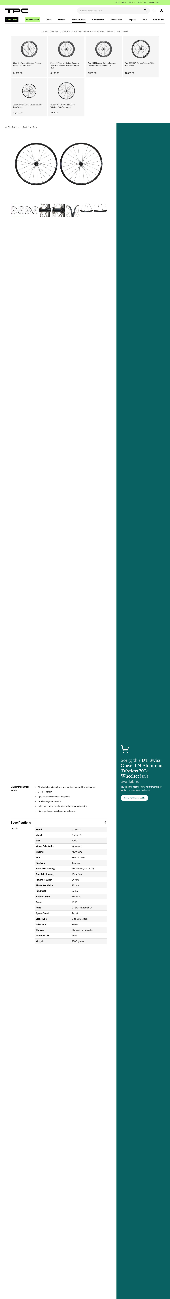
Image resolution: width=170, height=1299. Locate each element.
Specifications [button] (21, 822)
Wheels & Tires (79, 19)
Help (131, 2)
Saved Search (32, 19)
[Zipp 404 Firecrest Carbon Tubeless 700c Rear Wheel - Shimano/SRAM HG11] (66, 49)
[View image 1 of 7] (17, 210)
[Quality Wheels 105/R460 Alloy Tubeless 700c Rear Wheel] (66, 90)
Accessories (116, 19)
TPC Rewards (120, 2)
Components (98, 19)
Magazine (142, 2)
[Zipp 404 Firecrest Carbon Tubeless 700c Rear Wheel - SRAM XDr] (104, 49)
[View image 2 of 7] (31, 210)
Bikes (49, 19)
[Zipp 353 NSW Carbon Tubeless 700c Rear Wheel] (141, 49)
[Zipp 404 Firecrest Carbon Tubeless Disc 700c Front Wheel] (29, 49)
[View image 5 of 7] (72, 210)
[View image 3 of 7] (45, 210)
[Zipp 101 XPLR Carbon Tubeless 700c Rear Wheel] (29, 90)
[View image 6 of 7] (86, 210)
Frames (61, 19)
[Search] (145, 11)
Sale (145, 19)
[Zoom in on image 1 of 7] (58, 164)
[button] (161, 10)
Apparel (132, 19)
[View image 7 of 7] (100, 210)
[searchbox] (109, 10)
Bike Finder (158, 19)
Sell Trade (11, 19)
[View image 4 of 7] (58, 210)
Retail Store (154, 2)
